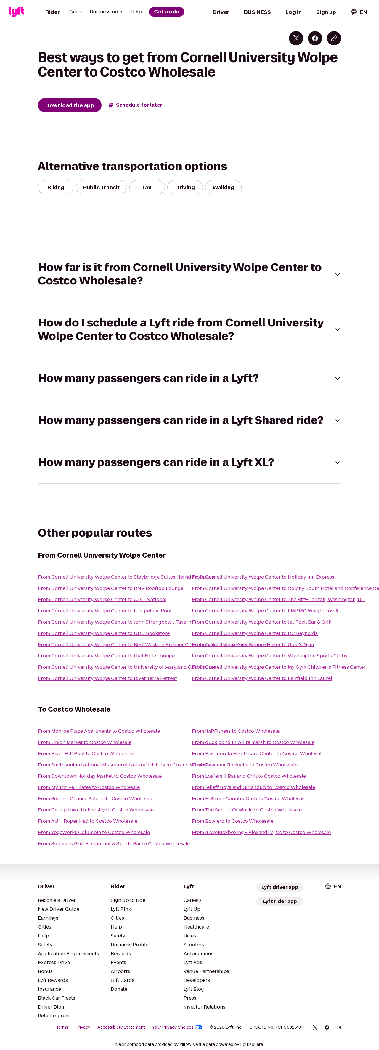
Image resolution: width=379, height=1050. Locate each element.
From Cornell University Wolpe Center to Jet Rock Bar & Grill (262, 622)
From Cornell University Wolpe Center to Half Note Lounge (106, 655)
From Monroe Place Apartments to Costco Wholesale (99, 731)
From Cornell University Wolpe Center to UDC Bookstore (104, 633)
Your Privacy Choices (173, 1027)
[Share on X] (296, 38)
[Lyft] (16, 11)
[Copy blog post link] (334, 38)
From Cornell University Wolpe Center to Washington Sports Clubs (269, 655)
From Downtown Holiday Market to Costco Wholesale (100, 776)
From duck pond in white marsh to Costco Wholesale (253, 742)
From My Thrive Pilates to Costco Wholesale (89, 787)
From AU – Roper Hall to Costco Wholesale (87, 821)
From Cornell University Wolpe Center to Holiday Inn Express (263, 577)
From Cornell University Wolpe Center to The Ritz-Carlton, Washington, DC (278, 599)
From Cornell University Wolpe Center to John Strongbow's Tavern (114, 622)
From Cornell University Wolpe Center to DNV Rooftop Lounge (110, 588)
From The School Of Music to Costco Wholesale (247, 809)
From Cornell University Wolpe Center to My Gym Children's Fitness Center (279, 667)
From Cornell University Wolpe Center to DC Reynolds (255, 633)
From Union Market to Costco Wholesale (84, 742)
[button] (189, 274)
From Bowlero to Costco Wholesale (232, 821)
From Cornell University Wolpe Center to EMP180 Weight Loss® (265, 610)
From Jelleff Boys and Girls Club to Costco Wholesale (253, 787)
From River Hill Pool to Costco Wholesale (86, 753)
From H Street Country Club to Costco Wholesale (249, 798)
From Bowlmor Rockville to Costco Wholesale (244, 764)
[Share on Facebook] (315, 38)
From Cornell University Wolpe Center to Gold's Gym (253, 644)
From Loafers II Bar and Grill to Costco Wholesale (249, 776)
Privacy (83, 1027)
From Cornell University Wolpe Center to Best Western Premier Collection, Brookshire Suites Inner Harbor (161, 644)
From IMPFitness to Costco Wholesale (236, 731)
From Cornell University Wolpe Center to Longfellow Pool (104, 610)
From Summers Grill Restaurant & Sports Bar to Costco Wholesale (114, 843)
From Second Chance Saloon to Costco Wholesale (95, 798)
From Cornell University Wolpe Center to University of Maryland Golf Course (127, 667)
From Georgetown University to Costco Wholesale (96, 809)
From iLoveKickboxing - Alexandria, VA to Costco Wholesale (261, 832)
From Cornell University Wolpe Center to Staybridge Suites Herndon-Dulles (126, 577)
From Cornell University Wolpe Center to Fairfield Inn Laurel (262, 678)
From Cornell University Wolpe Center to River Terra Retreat (107, 678)
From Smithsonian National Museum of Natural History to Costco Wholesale (126, 764)
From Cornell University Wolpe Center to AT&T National (102, 599)
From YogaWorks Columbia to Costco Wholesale (94, 832)
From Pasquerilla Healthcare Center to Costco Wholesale (258, 753)
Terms (62, 1027)
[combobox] (359, 12)
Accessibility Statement (121, 1027)
